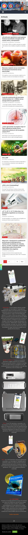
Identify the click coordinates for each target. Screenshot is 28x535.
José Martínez (10, 42)
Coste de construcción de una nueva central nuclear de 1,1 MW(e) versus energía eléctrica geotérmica (13, 99)
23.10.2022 (4, 187)
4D (13, 360)
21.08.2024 (4, 73)
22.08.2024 (4, 42)
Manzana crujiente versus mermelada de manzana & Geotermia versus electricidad (13, 69)
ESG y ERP (5, 157)
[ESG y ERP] (14, 148)
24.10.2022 (4, 159)
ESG (9, 154)
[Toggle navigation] (3, 12)
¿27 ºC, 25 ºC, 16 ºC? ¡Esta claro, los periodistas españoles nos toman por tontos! (13, 212)
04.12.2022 (4, 133)
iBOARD (5, 360)
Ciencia (10, 33)
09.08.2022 (4, 216)
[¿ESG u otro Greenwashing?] (14, 175)
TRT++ (3, 459)
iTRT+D (4, 423)
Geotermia (15, 33)
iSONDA (9, 360)
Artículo (5, 33)
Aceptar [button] (14, 531)
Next (22, 261)
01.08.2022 (4, 250)
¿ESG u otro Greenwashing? (10, 185)
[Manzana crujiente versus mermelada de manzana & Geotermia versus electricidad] (14, 58)
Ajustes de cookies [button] (6, 531)
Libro (14, 499)
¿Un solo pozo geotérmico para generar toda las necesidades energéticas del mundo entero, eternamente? (14, 38)
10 (17, 261)
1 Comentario (17, 42)
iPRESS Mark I (6, 307)
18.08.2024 (4, 102)
